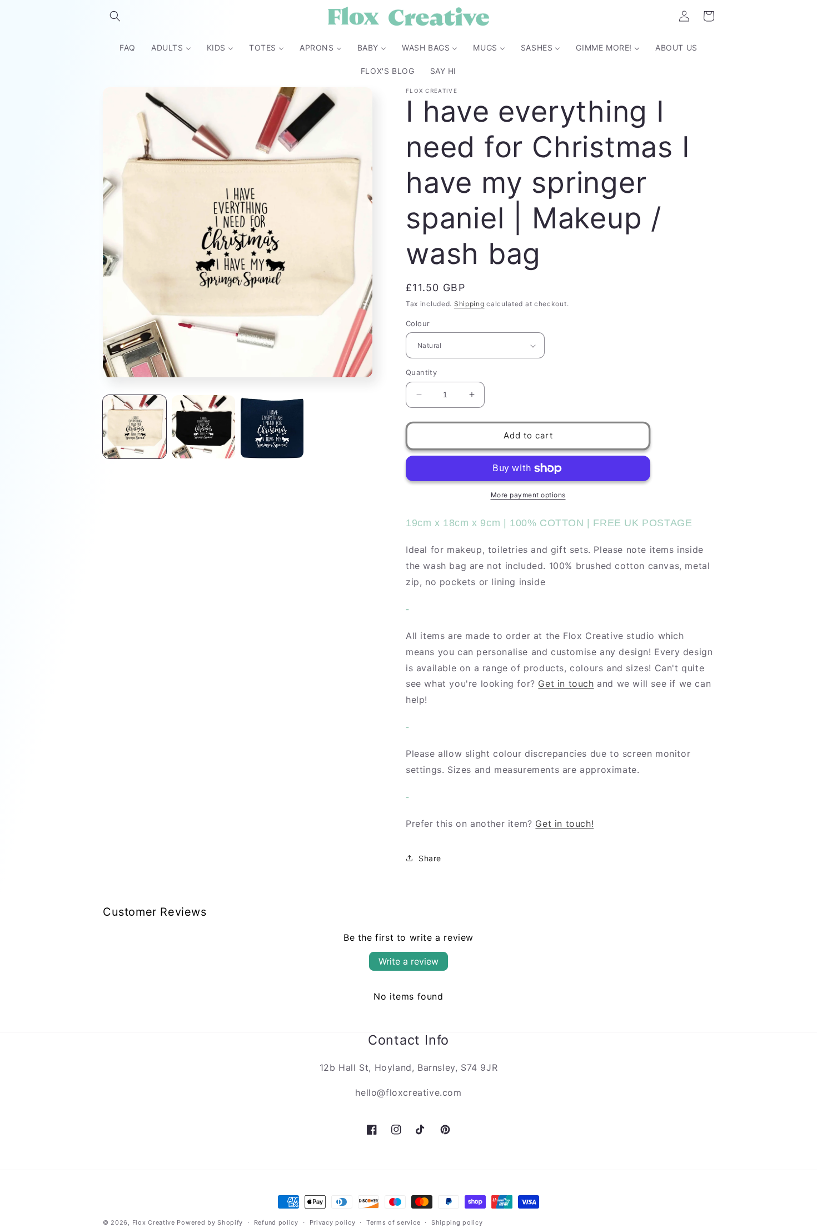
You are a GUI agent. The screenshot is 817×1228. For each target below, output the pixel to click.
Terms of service (393, 1222)
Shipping (469, 303)
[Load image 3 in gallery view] (272, 426)
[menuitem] (127, 47)
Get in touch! (564, 823)
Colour (418, 323)
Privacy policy (333, 1222)
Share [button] (430, 858)
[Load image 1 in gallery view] (134, 426)
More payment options (528, 495)
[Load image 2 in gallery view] (203, 426)
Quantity (421, 372)
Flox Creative (153, 1222)
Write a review (408, 961)
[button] (115, 16)
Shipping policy (457, 1222)
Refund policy (276, 1222)
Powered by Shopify (210, 1222)
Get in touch (566, 683)
